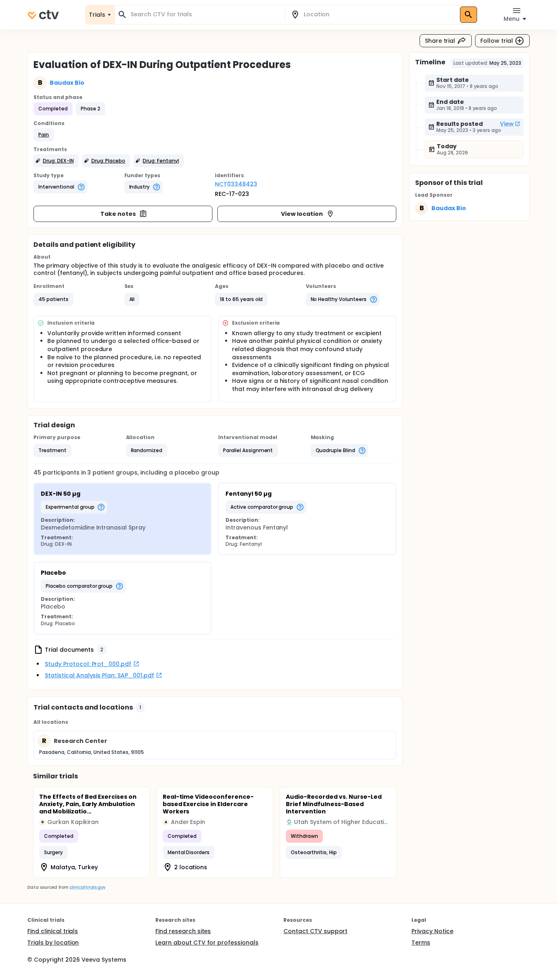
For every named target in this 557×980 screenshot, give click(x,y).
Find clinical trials (52, 931)
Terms (420, 942)
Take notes (118, 214)
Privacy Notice (432, 931)
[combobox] (204, 14)
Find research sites (183, 931)
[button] (43, 134)
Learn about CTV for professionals (207, 942)
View (507, 123)
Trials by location (53, 942)
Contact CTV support (315, 931)
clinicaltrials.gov (87, 887)
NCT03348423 (236, 184)
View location (302, 214)
